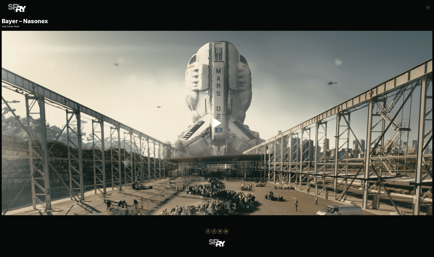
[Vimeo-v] (220, 231)
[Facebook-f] (208, 231)
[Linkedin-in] (226, 231)
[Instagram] (214, 231)
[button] (217, 123)
